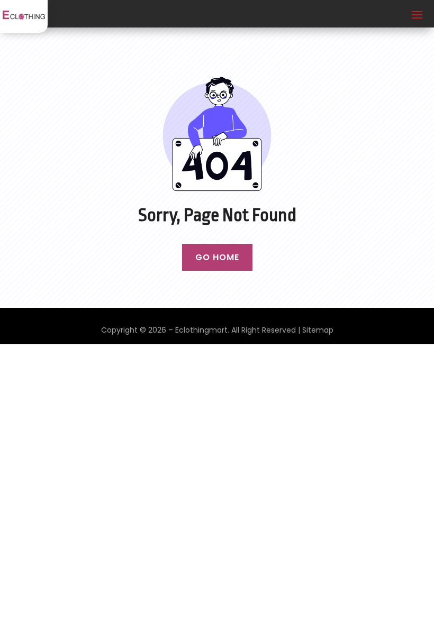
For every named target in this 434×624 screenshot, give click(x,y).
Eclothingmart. (202, 330)
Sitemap (317, 330)
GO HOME (217, 257)
